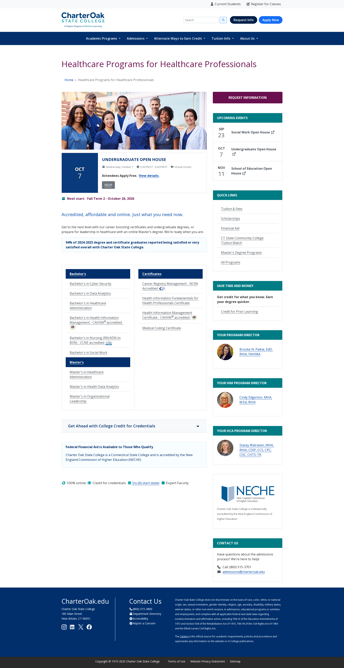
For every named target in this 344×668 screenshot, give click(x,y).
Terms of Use (176, 661)
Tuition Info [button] (221, 38)
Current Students (228, 4)
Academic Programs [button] (102, 38)
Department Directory (147, 614)
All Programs (230, 262)
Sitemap (235, 661)
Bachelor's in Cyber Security (90, 283)
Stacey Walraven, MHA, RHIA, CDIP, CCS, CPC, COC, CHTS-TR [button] (256, 450)
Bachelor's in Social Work (88, 352)
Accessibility (140, 618)
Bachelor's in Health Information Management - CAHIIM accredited (96, 320)
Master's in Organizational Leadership (89, 398)
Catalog (184, 636)
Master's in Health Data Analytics (94, 386)
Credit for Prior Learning (239, 311)
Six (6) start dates (145, 483)
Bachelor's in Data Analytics (90, 293)
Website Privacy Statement (207, 661)
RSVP (108, 185)
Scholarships (230, 218)
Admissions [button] (136, 38)
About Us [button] (248, 38)
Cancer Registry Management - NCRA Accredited (170, 286)
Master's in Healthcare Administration (87, 374)
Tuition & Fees (231, 209)
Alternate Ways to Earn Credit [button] (178, 38)
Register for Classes (266, 4)
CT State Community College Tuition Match (242, 240)
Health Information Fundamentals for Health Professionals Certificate (170, 300)
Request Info (244, 20)
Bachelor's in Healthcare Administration (88, 305)
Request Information (248, 97)
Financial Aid (230, 228)
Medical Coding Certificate (161, 328)
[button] (225, 352)
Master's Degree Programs (241, 252)
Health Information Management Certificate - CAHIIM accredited (167, 315)
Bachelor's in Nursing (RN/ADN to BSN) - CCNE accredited (95, 340)
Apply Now (270, 20)
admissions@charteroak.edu (244, 572)
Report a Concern (144, 623)
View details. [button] (149, 175)
